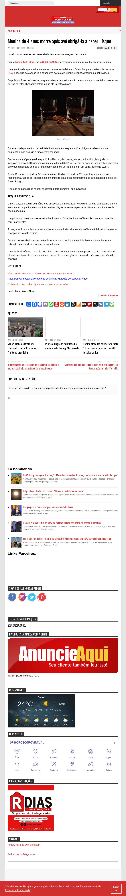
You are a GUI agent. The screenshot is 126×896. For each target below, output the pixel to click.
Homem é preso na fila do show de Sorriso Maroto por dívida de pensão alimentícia (62, 523)
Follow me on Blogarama (21, 854)
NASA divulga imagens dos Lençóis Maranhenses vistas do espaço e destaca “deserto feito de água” (70, 475)
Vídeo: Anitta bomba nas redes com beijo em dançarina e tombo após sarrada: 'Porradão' (91, 366)
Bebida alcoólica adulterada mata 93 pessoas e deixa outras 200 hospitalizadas (100, 348)
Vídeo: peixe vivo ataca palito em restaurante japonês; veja (40, 273)
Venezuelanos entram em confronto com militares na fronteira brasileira (22, 348)
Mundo (22, 48)
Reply (12, 48)
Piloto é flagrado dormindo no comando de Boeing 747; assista (62, 346)
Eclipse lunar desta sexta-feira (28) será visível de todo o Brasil (53, 491)
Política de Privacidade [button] (17, 890)
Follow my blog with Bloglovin (24, 845)
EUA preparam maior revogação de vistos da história (48, 507)
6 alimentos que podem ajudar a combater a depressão (38, 284)
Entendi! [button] (116, 889)
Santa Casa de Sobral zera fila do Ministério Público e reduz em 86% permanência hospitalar (67, 538)
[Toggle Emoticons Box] (9, 398)
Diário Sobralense (25, 61)
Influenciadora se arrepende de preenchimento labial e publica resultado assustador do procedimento (33, 366)
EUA (10, 73)
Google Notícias (49, 62)
